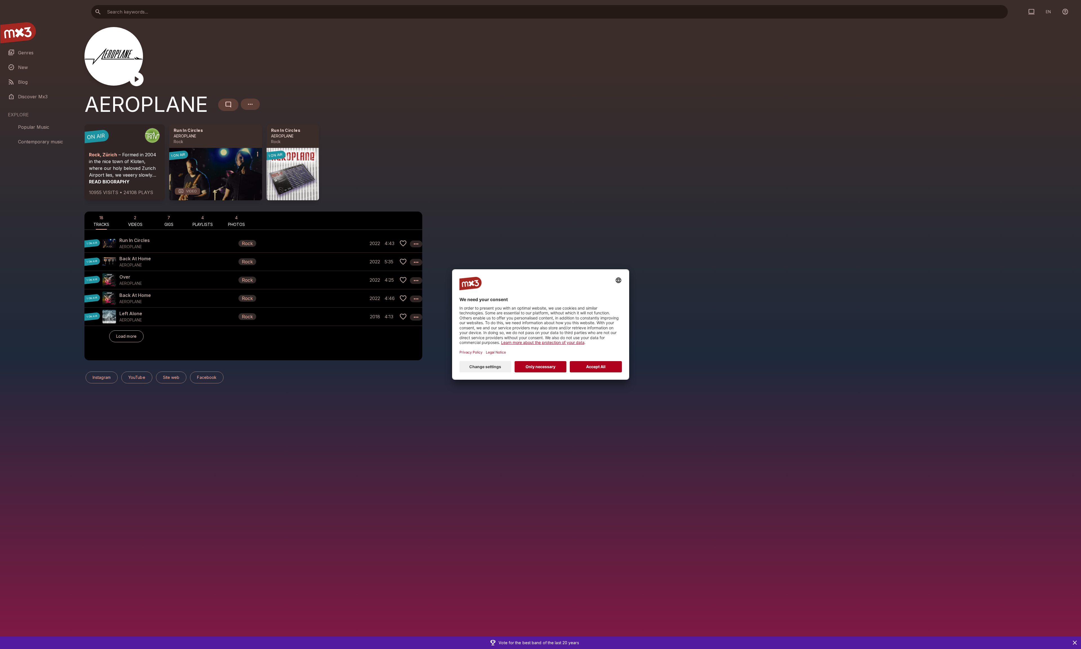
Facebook (206, 377)
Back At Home (135, 258)
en (1048, 11)
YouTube (136, 377)
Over (124, 277)
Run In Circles (188, 130)
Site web (171, 377)
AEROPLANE (185, 136)
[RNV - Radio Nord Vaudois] (152, 135)
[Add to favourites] (403, 243)
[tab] (101, 221)
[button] (253, 243)
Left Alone (130, 313)
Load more (126, 336)
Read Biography (109, 182)
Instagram (102, 377)
